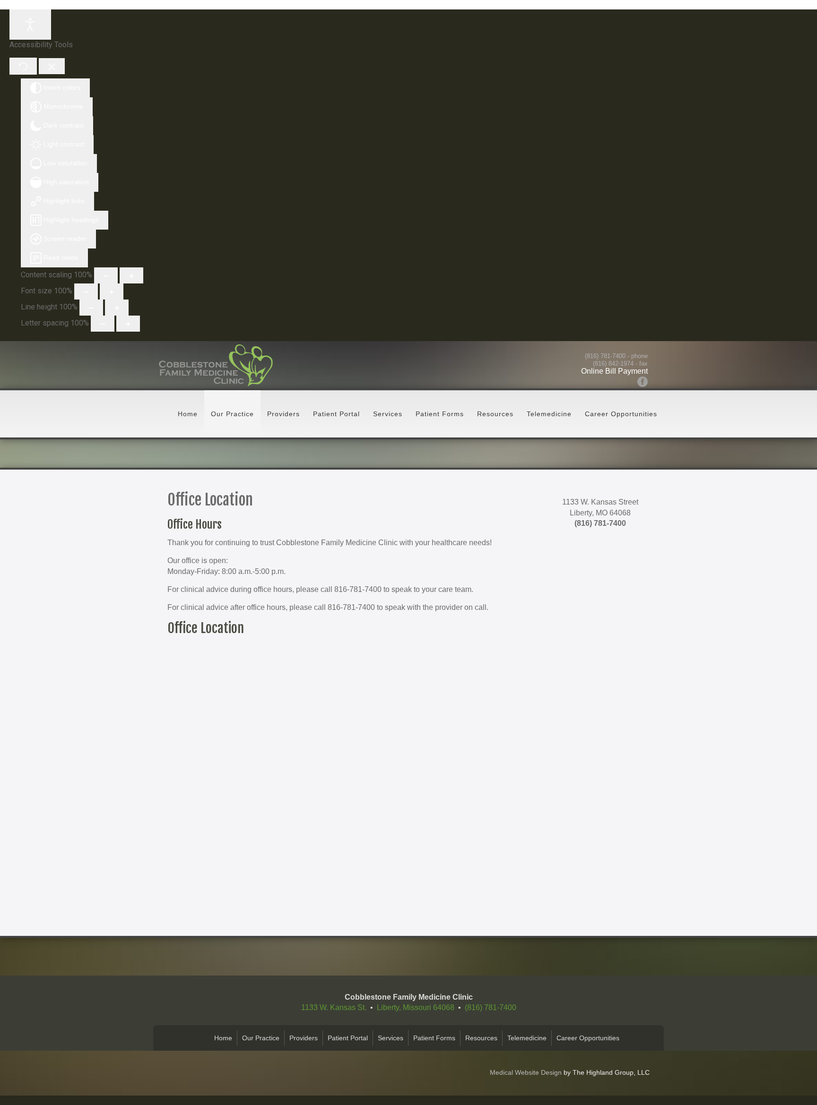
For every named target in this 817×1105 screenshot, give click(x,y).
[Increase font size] (111, 291)
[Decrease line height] (91, 308)
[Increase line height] (117, 308)
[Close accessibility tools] (52, 66)
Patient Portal (336, 414)
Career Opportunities (621, 414)
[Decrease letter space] (102, 324)
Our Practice (232, 414)
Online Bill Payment (614, 371)
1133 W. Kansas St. (333, 1007)
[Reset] (23, 66)
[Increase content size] (131, 275)
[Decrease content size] (106, 275)
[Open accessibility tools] (30, 24)
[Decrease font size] (86, 291)
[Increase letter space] (128, 324)
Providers (283, 414)
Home (188, 414)
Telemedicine (549, 414)
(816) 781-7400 (605, 356)
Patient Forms (440, 414)
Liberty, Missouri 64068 (415, 1007)
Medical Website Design (526, 1072)
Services (387, 414)
